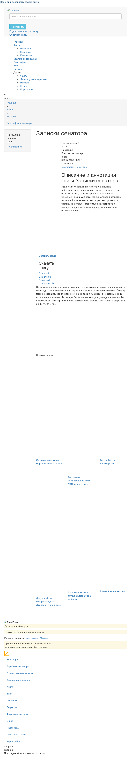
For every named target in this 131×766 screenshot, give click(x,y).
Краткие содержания (25, 58)
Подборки (25, 51)
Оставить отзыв (47, 255)
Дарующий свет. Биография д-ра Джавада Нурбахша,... (48, 601)
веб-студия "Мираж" (37, 637)
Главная (18, 41)
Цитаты (17, 69)
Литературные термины (33, 79)
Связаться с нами (16, 734)
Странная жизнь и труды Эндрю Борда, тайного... (79, 595)
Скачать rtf (44, 280)
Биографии (19, 62)
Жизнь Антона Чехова (112, 591)
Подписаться (15, 146)
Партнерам (26, 89)
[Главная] (14, 10)
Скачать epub (46, 283)
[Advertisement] (81, 329)
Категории (26, 55)
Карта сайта (13, 741)
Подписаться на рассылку (23, 31)
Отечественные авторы (20, 673)
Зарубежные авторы (18, 666)
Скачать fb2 (45, 273)
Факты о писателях (17, 714)
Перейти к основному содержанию (19, 1)
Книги (16, 45)
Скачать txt (45, 276)
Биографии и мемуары (74, 166)
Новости (25, 82)
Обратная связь (18, 34)
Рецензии (25, 48)
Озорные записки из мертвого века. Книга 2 (49, 461)
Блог (16, 65)
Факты (23, 75)
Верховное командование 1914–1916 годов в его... (80, 480)
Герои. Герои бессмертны (107, 461)
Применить (18, 26)
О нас (23, 86)
